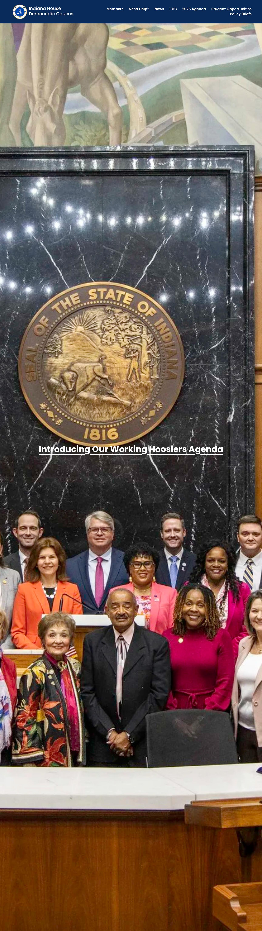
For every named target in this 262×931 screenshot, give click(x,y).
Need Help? (139, 9)
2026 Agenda (194, 9)
